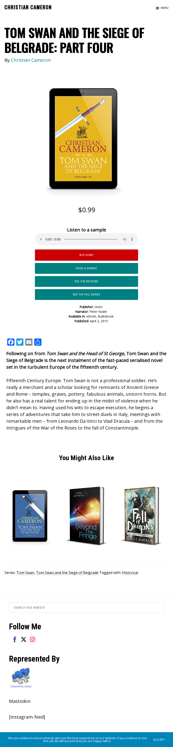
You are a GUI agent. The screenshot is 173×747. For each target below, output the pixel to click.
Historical (130, 572)
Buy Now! (86, 255)
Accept (159, 740)
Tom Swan (25, 572)
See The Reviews (86, 281)
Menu (164, 8)
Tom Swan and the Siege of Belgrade (67, 572)
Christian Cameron (28, 7)
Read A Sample (86, 268)
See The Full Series (86, 294)
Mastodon (20, 701)
